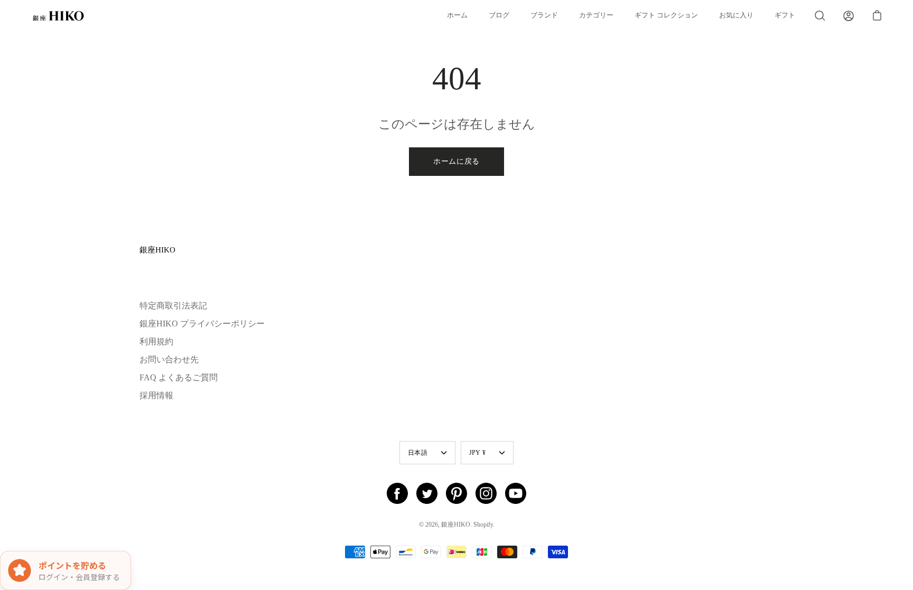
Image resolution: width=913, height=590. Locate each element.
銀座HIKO (157, 249)
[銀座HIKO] (58, 16)
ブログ (499, 15)
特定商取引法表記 (173, 305)
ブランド (544, 15)
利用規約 (156, 341)
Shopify (483, 524)
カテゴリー (596, 15)
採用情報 (156, 395)
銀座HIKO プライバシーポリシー (202, 323)
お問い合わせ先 (169, 359)
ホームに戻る (456, 161)
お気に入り (736, 15)
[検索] (820, 16)
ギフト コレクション (666, 15)
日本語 (417, 452)
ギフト (785, 15)
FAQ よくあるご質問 (178, 377)
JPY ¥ (477, 452)
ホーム (457, 15)
